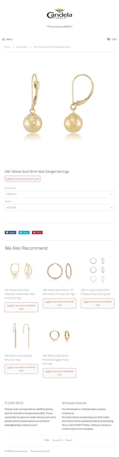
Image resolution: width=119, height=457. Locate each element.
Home (7, 47)
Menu (9, 39)
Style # (8, 201)
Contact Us (57, 440)
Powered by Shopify (40, 451)
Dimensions (10, 188)
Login (9, 178)
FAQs (46, 440)
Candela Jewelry (20, 451)
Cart (114, 39)
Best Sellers (22, 47)
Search (69, 440)
